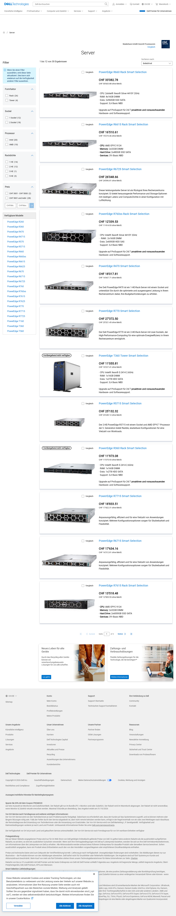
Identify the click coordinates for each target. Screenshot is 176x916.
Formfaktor (10, 89)
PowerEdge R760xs (16, 291)
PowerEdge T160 (15, 321)
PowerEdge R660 (15, 251)
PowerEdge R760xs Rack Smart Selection (124, 214)
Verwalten (18, 906)
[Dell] (106, 33)
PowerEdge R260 (15, 221)
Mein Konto (52, 701)
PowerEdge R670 (15, 271)
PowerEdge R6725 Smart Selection (120, 169)
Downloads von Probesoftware (142, 754)
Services (9, 744)
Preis (7, 187)
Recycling (51, 754)
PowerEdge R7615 (16, 296)
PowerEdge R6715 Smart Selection (120, 540)
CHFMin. (10, 205)
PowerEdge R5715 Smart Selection (120, 403)
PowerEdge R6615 (16, 261)
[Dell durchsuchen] (106, 4)
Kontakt (132, 706)
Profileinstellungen (55, 711)
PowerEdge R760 (15, 286)
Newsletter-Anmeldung (139, 739)
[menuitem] (35, 11)
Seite (101, 634)
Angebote (10, 749)
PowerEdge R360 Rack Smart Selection (123, 448)
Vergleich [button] (89, 72)
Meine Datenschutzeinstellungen (92, 780)
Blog (131, 730)
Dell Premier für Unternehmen (159, 11)
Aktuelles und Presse (55, 749)
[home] (4, 32)
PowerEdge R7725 (16, 316)
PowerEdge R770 (15, 306)
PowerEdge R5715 (16, 246)
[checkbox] (11, 96)
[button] (120, 4)
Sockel (8, 111)
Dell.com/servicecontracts (103, 825)
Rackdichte (10, 155)
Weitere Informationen (119, 677)
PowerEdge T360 (15, 326)
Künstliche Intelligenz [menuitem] (13, 11)
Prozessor (10, 133)
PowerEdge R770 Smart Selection (119, 311)
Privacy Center (135, 744)
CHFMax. (23, 205)
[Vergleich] (166, 44)
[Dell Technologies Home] (16, 4)
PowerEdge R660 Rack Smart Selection (123, 72)
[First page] (81, 634)
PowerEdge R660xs (16, 256)
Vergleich (151, 47)
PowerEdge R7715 (16, 311)
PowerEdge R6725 (16, 281)
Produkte (9, 734)
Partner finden (94, 730)
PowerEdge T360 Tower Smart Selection (123, 355)
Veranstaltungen (136, 734)
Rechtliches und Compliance (17, 786)
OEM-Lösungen (94, 734)
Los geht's (46, 677)
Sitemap (9, 702)
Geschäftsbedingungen (44, 780)
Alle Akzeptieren (85, 906)
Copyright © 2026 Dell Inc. (17, 780)
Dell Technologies (13, 773)
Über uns (50, 730)
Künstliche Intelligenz (15, 730)
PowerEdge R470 (15, 231)
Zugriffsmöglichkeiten (45, 786)
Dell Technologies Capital (57, 739)
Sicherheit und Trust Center (140, 749)
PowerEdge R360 (15, 226)
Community (134, 701)
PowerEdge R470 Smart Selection (119, 266)
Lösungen (10, 739)
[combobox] (71, 4)
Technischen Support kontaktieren (102, 706)
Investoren (51, 744)
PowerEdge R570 (15, 241)
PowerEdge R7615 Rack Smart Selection (123, 585)
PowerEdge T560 (15, 331)
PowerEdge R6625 (16, 266)
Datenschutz (66, 780)
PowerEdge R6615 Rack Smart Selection (123, 124)
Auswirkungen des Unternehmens (61, 759)
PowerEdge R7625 (16, 301)
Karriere (50, 734)
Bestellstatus (52, 706)
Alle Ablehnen (65, 906)
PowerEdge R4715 (16, 236)
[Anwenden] (31, 205)
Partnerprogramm (96, 739)
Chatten (134, 858)
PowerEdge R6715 (16, 276)
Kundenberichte (53, 764)
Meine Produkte (53, 716)
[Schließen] (94, 874)
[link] (135, 4)
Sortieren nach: (147, 59)
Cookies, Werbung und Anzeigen (131, 780)
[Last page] (131, 634)
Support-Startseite (96, 701)
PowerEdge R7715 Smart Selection (120, 496)
